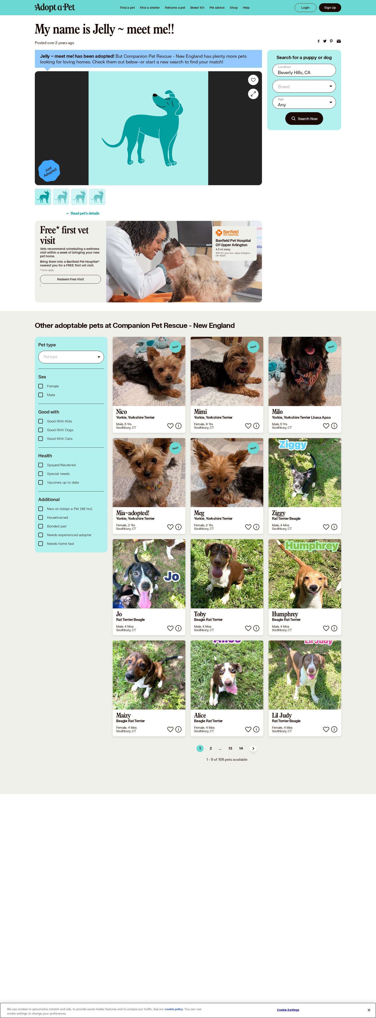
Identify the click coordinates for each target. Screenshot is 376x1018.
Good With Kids (59, 421)
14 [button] (241, 748)
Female (53, 386)
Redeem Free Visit (70, 279)
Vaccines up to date (63, 482)
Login (305, 7)
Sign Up (330, 7)
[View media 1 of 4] (43, 197)
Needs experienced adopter (69, 535)
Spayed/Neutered (61, 465)
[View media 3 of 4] (79, 197)
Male (51, 395)
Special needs (58, 474)
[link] (175, 8)
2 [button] (211, 748)
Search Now (308, 119)
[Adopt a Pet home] (55, 7)
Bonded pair (57, 526)
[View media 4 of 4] (97, 197)
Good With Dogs (60, 430)
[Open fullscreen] (253, 94)
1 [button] (200, 748)
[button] (253, 748)
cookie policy (174, 1009)
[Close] (369, 1010)
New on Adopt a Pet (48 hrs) (69, 509)
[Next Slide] (255, 128)
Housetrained (57, 517)
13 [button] (230, 748)
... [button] (220, 748)
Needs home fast (60, 544)
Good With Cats (59, 439)
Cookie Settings (288, 1010)
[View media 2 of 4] (61, 197)
